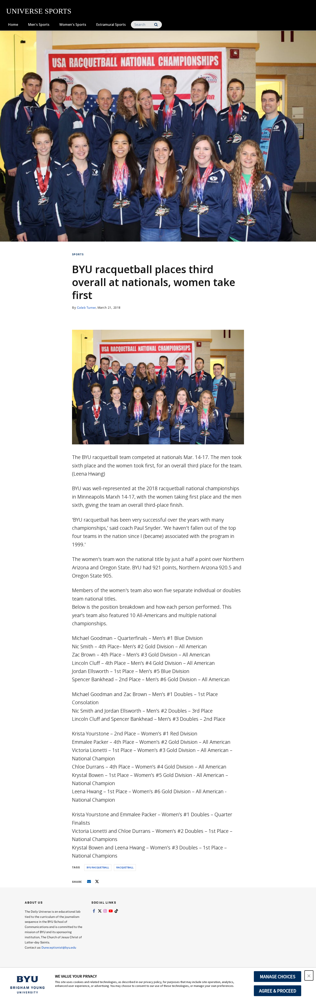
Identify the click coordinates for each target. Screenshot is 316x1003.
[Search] (156, 24)
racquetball (124, 867)
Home (13, 24)
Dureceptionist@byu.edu (58, 947)
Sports (78, 254)
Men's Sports (38, 24)
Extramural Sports (111, 24)
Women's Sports (72, 24)
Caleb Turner (86, 307)
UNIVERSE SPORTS (38, 11)
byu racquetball (98, 867)
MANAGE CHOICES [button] (277, 977)
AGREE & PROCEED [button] (277, 991)
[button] (309, 975)
